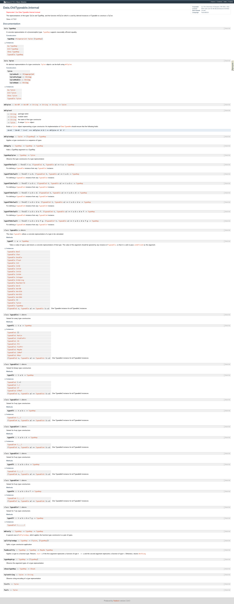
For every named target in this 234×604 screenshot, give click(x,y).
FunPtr (20, 347)
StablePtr (21, 338)
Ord (8, 49)
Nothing (142, 554)
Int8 (18, 266)
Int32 (18, 271)
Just (39, 554)
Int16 (18, 269)
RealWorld (20, 283)
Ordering (20, 280)
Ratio (19, 335)
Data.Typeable (66, 126)
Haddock (116, 601)
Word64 (19, 297)
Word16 (19, 291)
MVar (19, 355)
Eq (8, 46)
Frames (230, 2)
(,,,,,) (20, 498)
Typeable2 (40, 174)
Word (18, 286)
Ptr (18, 344)
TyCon (30, 39)
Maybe (19, 350)
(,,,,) (20, 471)
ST (18, 388)
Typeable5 (46, 202)
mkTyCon (68, 64)
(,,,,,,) (21, 525)
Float (18, 260)
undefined (138, 245)
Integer (19, 277)
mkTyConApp (24, 535)
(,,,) (19, 445)
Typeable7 (50, 221)
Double (19, 257)
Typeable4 (44, 193)
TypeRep (46, 32)
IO (18, 341)
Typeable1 (37, 165)
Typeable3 (42, 183)
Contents (219, 2)
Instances (10, 43)
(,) (18, 385)
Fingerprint (21, 39)
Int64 (18, 274)
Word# (17, 105)
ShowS (32, 569)
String (28, 77)
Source (213, 2)
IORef (19, 352)
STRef (19, 391)
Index (225, 2)
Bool (18, 252)
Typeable (11, 54)
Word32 (19, 294)
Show (9, 52)
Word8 (18, 289)
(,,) (19, 418)
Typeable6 (48, 212)
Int (17, 263)
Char (18, 254)
